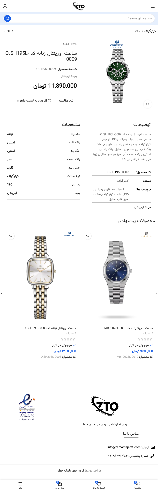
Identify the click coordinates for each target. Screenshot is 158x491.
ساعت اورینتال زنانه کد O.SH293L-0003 (50, 328)
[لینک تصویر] (105, 405)
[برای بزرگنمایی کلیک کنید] (148, 104)
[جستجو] (7, 18)
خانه (138, 31)
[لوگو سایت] (78, 6)
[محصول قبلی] (12, 31)
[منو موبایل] (153, 6)
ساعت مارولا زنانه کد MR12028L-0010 (128, 328)
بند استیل (122, 189)
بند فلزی (109, 189)
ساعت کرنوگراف (112, 194)
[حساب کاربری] (5, 6)
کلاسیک (148, 334)
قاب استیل (115, 199)
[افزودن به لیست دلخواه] (87, 236)
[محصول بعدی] (4, 31)
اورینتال (65, 76)
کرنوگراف (150, 31)
